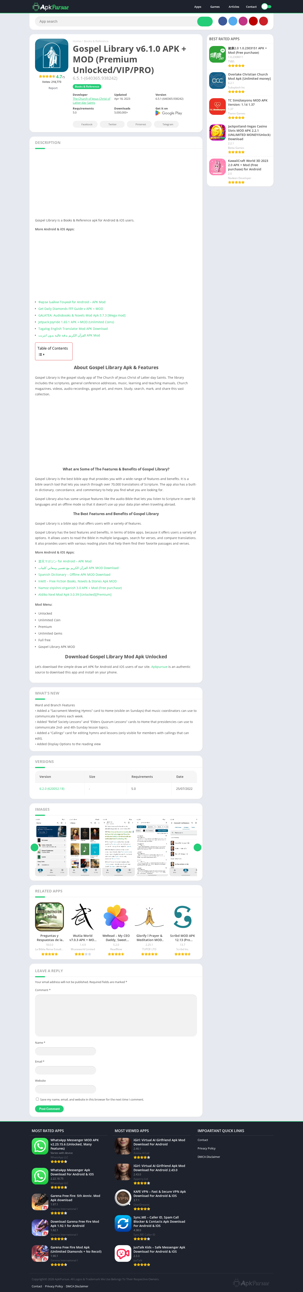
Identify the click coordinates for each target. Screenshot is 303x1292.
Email (39, 1061)
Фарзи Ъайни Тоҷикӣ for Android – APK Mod (72, 302)
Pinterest (141, 124)
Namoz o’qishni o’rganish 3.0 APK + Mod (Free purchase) (80, 588)
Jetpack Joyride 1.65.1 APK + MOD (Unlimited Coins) (76, 322)
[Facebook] (222, 21)
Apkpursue (159, 667)
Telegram (168, 124)
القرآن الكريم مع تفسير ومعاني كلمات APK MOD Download (78, 568)
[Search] (205, 21)
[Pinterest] (263, 21)
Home (77, 41)
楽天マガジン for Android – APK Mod (65, 561)
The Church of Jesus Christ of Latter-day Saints (91, 101)
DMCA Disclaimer (209, 1157)
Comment (43, 990)
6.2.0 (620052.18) (51, 788)
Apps (197, 7)
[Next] (198, 847)
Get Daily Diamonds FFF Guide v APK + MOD (70, 309)
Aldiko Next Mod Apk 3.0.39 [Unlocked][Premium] (75, 594)
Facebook (86, 124)
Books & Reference (96, 41)
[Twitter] (232, 21)
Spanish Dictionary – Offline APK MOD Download (74, 574)
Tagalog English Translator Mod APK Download (73, 328)
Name (40, 1043)
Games (215, 7)
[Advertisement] (116, 184)
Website (40, 1081)
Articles (234, 7)
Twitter (112, 124)
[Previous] (34, 847)
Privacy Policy (207, 1148)
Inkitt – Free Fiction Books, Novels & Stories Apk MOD (77, 581)
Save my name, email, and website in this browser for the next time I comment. (92, 1099)
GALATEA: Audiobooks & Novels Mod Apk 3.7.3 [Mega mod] (82, 315)
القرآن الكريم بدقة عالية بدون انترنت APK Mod (69, 335)
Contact (251, 7)
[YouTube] (253, 21)
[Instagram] (243, 21)
